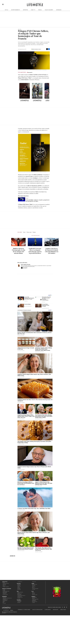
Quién (33, 583)
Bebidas (33, 598)
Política (19, 583)
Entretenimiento (15, 9)
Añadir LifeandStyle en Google (37, 49)
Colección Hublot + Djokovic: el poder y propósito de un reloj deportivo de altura (37, 200)
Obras (4, 601)
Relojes (19, 29)
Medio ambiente (20, 592)
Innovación (19, 596)
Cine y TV (33, 9)
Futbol (4, 589)
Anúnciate (55, 609)
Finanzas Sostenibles (21, 595)
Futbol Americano (6, 591)
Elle (33, 591)
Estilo (6, 9)
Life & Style (4, 581)
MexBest (33, 596)
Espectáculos (34, 584)
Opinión (18, 588)
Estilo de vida (34, 594)
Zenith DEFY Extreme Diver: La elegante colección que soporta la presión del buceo (35, 251)
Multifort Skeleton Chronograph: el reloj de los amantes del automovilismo (18, 251)
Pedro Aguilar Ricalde (25, 264)
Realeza (33, 585)
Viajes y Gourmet (49, 9)
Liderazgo (19, 601)
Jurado (33, 602)
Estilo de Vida (34, 601)
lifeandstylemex (65, 607)
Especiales (34, 581)
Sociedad (19, 589)
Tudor (24, 232)
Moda (33, 592)
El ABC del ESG (19, 597)
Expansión (4, 596)
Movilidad (19, 594)
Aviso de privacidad (37, 609)
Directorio (63, 609)
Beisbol (4, 590)
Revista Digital (5, 594)
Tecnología (5, 600)
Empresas (4, 597)
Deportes (25, 9)
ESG (3, 602)
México (18, 585)
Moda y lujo (29, 232)
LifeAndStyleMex (67, 607)
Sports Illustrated (6, 588)
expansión (58, 9)
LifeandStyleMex (62, 607)
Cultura (33, 589)
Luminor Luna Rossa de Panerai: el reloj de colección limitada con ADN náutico (51, 251)
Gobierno (19, 584)
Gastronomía (34, 597)
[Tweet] (47, 49)
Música (40, 9)
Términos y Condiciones (24, 609)
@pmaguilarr (30, 72)
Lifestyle (4, 593)
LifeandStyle (19, 581)
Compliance (48, 609)
